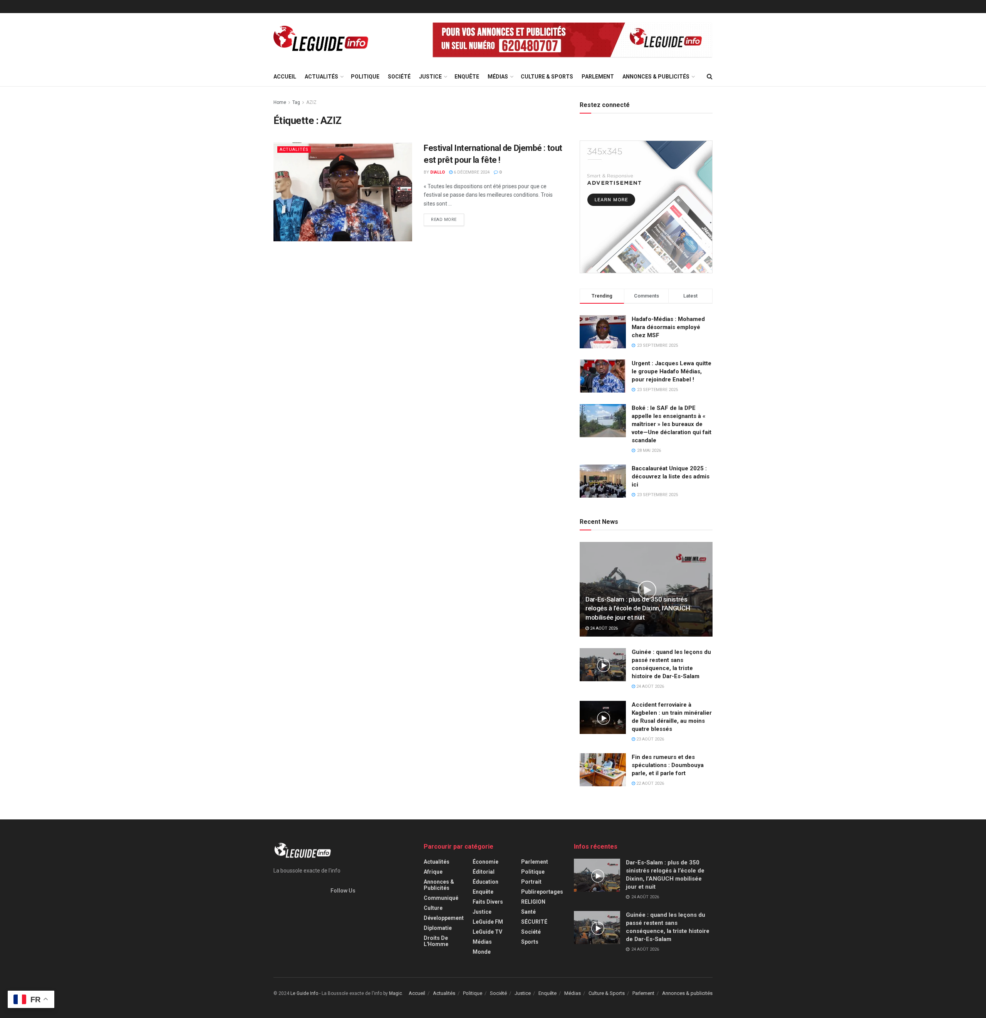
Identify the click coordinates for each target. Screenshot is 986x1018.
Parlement (598, 77)
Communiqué (441, 898)
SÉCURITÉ (534, 922)
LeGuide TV (487, 932)
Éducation (485, 882)
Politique (365, 77)
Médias (498, 77)
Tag (296, 102)
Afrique (433, 872)
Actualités (321, 77)
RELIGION (533, 902)
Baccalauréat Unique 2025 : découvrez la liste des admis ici (670, 476)
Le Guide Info (304, 993)
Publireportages (542, 892)
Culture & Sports (547, 77)
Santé (528, 912)
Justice (430, 77)
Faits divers (488, 902)
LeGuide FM (488, 922)
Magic (395, 993)
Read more (444, 219)
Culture (433, 908)
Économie (485, 862)
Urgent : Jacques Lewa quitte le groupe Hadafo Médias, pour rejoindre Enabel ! (671, 371)
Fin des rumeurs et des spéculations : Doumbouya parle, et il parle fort (668, 765)
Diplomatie (438, 928)
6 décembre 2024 (471, 172)
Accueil (284, 77)
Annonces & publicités (655, 77)
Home (279, 102)
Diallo (437, 172)
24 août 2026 (603, 628)
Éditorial (484, 872)
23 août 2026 (649, 739)
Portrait (531, 882)
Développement (444, 918)
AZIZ (311, 102)
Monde (482, 952)
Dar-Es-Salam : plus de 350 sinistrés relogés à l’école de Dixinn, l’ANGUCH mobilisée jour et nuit (637, 608)
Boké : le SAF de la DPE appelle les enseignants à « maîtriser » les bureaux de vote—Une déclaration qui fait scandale (671, 424)
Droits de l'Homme (436, 941)
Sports (529, 942)
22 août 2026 (649, 783)
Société (399, 77)
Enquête (466, 77)
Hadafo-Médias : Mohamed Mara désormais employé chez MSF (668, 327)
